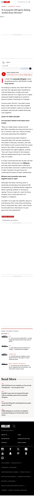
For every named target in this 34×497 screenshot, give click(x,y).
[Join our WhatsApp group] (5, 458)
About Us (4, 434)
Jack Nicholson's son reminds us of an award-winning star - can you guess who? (17, 386)
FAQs (19, 434)
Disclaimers (5, 463)
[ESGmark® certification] (13, 426)
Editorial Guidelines (8, 481)
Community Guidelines (8, 467)
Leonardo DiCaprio (19, 79)
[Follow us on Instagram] (5, 449)
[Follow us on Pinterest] (21, 453)
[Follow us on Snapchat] (13, 453)
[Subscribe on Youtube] (5, 453)
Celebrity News (14, 6)
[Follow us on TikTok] (29, 449)
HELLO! (8, 62)
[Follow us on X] (21, 449)
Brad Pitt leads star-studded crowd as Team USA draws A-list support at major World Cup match (19, 357)
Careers (4, 490)
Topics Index (22, 442)
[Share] (30, 68)
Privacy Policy (25, 472)
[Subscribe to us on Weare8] (29, 453)
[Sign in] (29, 2)
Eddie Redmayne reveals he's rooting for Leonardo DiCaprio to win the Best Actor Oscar (15, 413)
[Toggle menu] (2, 2)
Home (4, 6)
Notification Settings (8, 476)
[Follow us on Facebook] (13, 449)
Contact (4, 442)
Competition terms (24, 476)
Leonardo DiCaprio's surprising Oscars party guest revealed (16, 404)
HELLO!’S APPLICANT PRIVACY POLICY (12, 485)
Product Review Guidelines (18, 490)
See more (4, 333)
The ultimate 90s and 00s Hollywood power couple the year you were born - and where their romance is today (20, 367)
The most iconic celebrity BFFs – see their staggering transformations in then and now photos (20, 339)
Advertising (5, 438)
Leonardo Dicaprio (10, 220)
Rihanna (26, 163)
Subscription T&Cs (24, 438)
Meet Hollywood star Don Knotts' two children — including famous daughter (19, 348)
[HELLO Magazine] (7, 2)
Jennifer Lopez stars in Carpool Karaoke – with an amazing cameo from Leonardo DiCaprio (15, 395)
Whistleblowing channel (9, 472)
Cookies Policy (16, 463)
